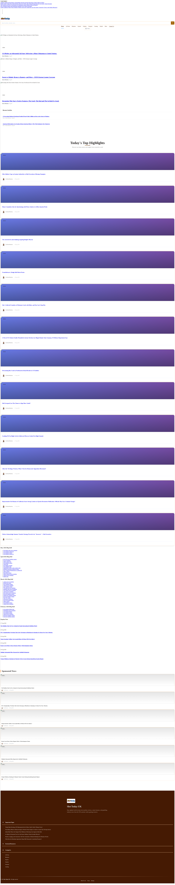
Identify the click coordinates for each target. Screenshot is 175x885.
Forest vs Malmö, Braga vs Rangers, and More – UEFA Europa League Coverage (28, 77)
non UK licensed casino (8, 600)
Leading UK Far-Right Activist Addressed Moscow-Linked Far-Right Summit (22, 436)
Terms (88, 880)
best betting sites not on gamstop (10, 550)
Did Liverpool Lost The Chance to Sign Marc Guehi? (16, 403)
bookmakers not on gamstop (9, 610)
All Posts (68, 26)
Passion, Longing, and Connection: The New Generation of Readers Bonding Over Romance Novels (26, 836)
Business (74, 26)
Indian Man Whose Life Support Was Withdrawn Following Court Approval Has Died (23, 831)
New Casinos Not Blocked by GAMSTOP (12, 570)
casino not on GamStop (8, 575)
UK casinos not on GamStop (9, 590)
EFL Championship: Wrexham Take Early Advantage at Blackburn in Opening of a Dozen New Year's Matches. (27, 632)
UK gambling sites (7, 566)
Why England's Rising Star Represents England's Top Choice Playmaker (16, 6)
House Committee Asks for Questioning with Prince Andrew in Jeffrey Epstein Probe (24, 207)
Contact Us (111, 26)
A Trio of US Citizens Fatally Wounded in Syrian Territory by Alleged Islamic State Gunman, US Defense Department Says (35, 338)
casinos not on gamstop (8, 604)
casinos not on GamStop (8, 581)
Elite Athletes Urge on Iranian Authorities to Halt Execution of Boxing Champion (23, 174)
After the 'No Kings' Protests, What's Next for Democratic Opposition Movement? (24, 468)
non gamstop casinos (7, 552)
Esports (79, 26)
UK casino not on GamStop (9, 588)
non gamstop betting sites (8, 609)
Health (101, 26)
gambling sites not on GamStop (10, 589)
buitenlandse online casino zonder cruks (11, 568)
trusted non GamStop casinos (9, 595)
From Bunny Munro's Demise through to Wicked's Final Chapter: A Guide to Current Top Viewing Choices (28, 829)
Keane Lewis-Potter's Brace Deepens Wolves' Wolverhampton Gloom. (17, 645)
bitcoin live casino (7, 583)
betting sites (5, 576)
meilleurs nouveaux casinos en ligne (11, 569)
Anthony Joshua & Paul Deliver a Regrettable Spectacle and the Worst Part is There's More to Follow (22, 2)
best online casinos (7, 572)
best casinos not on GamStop (9, 593)
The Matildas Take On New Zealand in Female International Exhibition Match (19, 626)
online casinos (6, 571)
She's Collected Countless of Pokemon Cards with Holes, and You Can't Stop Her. (24, 305)
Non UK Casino (6, 597)
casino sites (5, 564)
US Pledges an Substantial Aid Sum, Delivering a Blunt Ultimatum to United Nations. (29, 53)
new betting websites (7, 565)
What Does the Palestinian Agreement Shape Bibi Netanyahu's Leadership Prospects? (23, 839)
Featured (90, 26)
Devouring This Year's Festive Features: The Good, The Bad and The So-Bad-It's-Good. (30, 101)
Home (62, 26)
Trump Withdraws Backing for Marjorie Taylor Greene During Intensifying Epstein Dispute (22, 658)
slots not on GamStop (8, 599)
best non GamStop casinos (9, 615)
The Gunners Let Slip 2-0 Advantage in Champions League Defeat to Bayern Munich (19, 5)
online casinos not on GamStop (10, 574)
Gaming (96, 26)
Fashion (84, 26)
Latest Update (4, 1)
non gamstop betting (7, 611)
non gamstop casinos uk (8, 551)
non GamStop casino (7, 586)
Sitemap (92, 880)
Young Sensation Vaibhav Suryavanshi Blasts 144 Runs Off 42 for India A (18, 639)
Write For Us (83, 880)
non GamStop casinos (8, 584)
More (106, 26)
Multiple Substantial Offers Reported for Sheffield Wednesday (15, 652)
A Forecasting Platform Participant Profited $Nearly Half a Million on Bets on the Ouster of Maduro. (26, 116)
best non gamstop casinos (8, 594)
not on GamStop (6, 560)
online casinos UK (7, 561)
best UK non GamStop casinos (10, 559)
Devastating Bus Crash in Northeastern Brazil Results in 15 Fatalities (20, 370)
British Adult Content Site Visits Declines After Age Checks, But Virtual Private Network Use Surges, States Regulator (26, 3)
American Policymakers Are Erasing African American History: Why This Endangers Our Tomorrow (26, 124)
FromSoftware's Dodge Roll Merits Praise (13, 272)
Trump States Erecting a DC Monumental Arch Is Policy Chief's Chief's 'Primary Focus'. (24, 827)
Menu (88, 28)
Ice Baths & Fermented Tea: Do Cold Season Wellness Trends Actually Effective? (22, 834)
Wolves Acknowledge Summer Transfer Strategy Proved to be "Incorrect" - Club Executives (26, 534)
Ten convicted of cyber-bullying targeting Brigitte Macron (17, 239)
